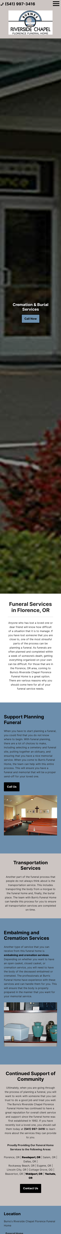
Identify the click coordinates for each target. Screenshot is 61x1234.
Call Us (11, 786)
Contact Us (30, 1188)
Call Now (30, 318)
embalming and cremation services (26, 955)
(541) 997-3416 (34, 1128)
